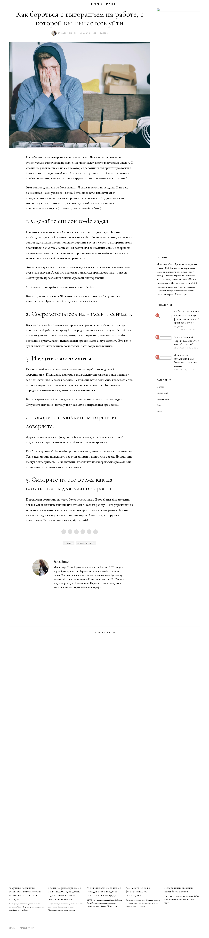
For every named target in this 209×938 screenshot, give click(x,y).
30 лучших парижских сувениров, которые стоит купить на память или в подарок (25, 893)
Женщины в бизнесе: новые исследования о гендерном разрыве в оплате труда (104, 891)
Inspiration (163, 398)
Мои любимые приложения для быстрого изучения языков (185, 360)
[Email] (95, 531)
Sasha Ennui (61, 561)
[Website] (60, 593)
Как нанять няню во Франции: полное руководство (138, 891)
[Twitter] (76, 531)
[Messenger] (70, 531)
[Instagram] (198, 4)
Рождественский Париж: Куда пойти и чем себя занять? (187, 340)
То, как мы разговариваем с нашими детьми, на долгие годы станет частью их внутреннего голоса (64, 893)
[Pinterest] (82, 531)
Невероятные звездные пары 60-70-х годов (178, 889)
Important (162, 392)
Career (104, 33)
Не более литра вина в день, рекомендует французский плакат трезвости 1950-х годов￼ (186, 319)
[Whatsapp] (89, 531)
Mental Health (85, 543)
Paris (159, 410)
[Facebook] (63, 531)
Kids (159, 404)
